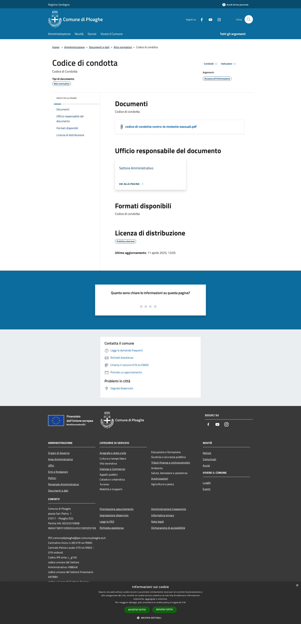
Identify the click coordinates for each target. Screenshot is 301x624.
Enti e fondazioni (58, 472)
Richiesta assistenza (112, 528)
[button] (150, 618)
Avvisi (206, 465)
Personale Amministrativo (63, 484)
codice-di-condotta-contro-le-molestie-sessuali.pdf (160, 126)
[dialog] (150, 603)
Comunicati (209, 459)
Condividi (209, 64)
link (184, 602)
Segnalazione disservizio (114, 515)
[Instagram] (217, 19)
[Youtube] (209, 19)
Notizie (207, 453)
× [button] (297, 585)
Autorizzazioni (159, 478)
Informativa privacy (162, 515)
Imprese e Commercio (112, 469)
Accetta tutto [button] (137, 609)
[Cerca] (249, 19)
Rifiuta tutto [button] (164, 609)
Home (55, 47)
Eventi (206, 489)
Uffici (51, 465)
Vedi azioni (227, 64)
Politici (52, 478)
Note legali (157, 521)
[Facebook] (200, 19)
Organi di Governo (59, 453)
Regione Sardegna (59, 4)
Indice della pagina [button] (66, 98)
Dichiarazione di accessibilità (168, 528)
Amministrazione (74, 47)
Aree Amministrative (60, 459)
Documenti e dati (99, 47)
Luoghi (207, 483)
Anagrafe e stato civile (113, 453)
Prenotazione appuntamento (116, 509)
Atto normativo (123, 47)
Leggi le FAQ (107, 521)
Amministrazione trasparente (168, 509)
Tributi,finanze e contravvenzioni (170, 462)
